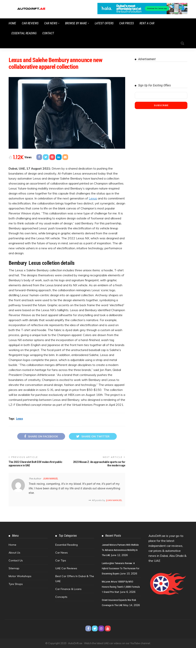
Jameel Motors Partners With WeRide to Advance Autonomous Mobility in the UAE (120, 550)
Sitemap (14, 568)
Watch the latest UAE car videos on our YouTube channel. (117, 643)
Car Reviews (30, 23)
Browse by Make (76, 23)
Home (12, 23)
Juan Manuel (50, 478)
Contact (48, 33)
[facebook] (88, 628)
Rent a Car (147, 23)
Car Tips (60, 560)
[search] (182, 43)
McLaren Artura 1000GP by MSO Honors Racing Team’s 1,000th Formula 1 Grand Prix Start (121, 586)
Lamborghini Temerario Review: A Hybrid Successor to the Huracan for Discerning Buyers (120, 568)
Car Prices (126, 23)
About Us (14, 552)
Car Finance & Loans (68, 589)
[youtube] (108, 628)
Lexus (93, 198)
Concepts (61, 597)
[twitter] (95, 628)
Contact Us (16, 560)
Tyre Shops (16, 584)
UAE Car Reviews (66, 568)
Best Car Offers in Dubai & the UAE (74, 578)
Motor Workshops (20, 576)
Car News (50, 23)
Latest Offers (104, 23)
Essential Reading (24, 33)
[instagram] (101, 628)
